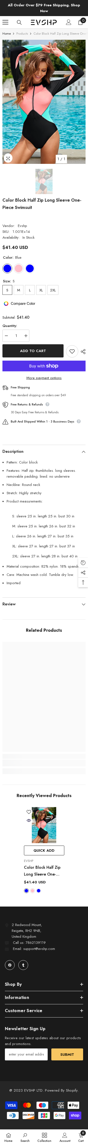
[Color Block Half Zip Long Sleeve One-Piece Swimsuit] (44, 825)
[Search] (19, 22)
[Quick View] (29, 820)
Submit (67, 1054)
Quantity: (9, 325)
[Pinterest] (10, 965)
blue (26, 890)
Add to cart (33, 351)
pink (32, 890)
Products (22, 33)
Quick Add (44, 850)
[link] (44, 763)
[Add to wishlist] (72, 351)
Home (6, 33)
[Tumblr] (23, 965)
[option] (44, 102)
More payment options (44, 378)
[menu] (5, 22)
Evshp (22, 225)
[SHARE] (82, 351)
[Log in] (68, 22)
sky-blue (38, 890)
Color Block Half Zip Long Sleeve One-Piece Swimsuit (42, 871)
